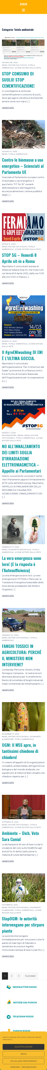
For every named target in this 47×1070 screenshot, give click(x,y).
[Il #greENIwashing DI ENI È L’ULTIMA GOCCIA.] (23, 316)
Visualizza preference (23, 1061)
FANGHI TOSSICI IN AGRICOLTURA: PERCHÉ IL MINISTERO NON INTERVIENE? (21, 655)
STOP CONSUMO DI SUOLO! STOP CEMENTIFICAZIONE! (18, 79)
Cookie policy (15, 1067)
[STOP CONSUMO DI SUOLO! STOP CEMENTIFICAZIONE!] (23, 47)
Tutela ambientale (18, 154)
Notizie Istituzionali (18, 638)
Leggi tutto (8, 107)
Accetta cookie (23, 1047)
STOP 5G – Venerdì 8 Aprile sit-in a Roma (19, 258)
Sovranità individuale (19, 549)
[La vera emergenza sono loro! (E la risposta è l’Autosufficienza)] (23, 529)
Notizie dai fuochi (17, 65)
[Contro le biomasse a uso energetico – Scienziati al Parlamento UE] (23, 134)
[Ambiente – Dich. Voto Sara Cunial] (23, 807)
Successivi (30, 976)
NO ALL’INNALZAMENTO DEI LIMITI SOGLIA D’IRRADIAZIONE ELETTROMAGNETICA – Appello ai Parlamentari (21, 458)
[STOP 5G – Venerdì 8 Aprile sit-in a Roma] (23, 227)
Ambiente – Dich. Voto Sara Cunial (20, 836)
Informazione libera (13, 435)
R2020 (23, 4)
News (4, 65)
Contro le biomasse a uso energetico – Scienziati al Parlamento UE (23, 166)
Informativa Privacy (29, 1067)
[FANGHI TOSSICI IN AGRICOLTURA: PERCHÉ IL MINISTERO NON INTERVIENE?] (23, 620)
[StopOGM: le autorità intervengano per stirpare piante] (23, 887)
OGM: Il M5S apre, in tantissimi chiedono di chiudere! (20, 751)
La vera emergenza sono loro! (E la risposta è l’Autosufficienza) (21, 564)
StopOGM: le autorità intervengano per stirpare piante (23, 924)
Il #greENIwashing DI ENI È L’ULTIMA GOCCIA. (22, 355)
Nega (24, 1054)
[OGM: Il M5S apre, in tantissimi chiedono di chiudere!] (23, 716)
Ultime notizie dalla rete (28, 68)
